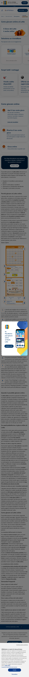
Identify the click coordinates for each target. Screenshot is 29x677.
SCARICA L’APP (9, 346)
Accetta (14, 670)
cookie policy (7, 665)
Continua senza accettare (22, 645)
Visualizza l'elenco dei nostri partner (9, 667)
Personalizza (14, 674)
